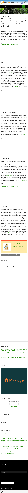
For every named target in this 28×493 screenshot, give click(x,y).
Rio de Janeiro (11, 232)
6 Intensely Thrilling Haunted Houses (8, 455)
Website (21, 246)
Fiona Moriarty (11, 28)
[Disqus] (14, 288)
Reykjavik (15, 86)
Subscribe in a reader (5, 417)
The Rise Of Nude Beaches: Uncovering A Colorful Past (12, 446)
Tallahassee (8, 136)
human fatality (9, 175)
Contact (2, 435)
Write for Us (3, 433)
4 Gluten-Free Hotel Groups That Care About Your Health (13, 266)
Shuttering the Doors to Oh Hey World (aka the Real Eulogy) (13, 357)
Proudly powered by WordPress (6, 488)
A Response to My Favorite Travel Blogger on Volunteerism (13, 352)
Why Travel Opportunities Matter (8, 466)
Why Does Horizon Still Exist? (7, 355)
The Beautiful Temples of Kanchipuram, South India (11, 438)
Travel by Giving (4, 464)
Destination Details (5, 16)
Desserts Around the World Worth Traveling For (10, 448)
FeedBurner (16, 407)
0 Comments (19, 28)
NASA (10, 72)
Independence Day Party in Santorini (8, 451)
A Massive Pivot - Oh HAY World (7, 453)
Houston (24, 134)
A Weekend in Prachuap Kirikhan (7, 359)
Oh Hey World (4, 7)
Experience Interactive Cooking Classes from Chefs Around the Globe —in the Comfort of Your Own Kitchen (14, 350)
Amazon (17, 210)
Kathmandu (24, 180)
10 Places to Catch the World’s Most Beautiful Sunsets (12, 261)
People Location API (5, 444)
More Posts (15, 246)
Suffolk (2, 136)
